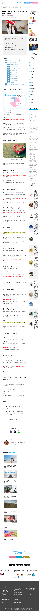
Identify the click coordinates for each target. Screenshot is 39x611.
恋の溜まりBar (32, 153)
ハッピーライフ (13, 6)
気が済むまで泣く (12, 82)
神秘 (32, 99)
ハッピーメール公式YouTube (30, 589)
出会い (31, 23)
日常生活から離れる (12, 78)
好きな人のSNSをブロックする (14, 68)
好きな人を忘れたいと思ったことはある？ (14, 60)
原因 (30, 145)
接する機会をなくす (12, 70)
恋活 (32, 85)
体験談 (31, 142)
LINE (30, 111)
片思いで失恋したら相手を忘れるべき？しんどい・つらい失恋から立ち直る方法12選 (10, 496)
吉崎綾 (35, 145)
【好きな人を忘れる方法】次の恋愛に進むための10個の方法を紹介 (11, 7)
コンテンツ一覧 (28, 594)
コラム (32, 65)
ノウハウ (4, 17)
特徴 (32, 94)
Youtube (31, 114)
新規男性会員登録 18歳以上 (6, 599)
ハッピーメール (32, 131)
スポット (31, 125)
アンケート (33, 62)
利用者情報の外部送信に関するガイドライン (19, 593)
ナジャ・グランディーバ (33, 128)
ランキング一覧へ (33, 58)
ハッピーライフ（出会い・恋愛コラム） (19, 604)
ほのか (36, 117)
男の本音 (31, 164)
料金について (4, 593)
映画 (34, 158)
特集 (32, 96)
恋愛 (32, 82)
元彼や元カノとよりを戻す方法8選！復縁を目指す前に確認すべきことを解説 (10, 540)
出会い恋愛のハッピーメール (5, 6)
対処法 (35, 150)
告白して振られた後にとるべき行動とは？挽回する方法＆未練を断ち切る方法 (10, 526)
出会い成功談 (16, 599)
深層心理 (12, 17)
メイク (36, 136)
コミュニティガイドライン (18, 594)
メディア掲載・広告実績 (17, 602)
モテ (30, 139)
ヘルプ (3, 602)
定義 (32, 79)
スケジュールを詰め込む (13, 80)
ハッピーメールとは (5, 590)
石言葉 (31, 167)
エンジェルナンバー (32, 120)
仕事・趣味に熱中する (13, 64)
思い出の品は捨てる (12, 72)
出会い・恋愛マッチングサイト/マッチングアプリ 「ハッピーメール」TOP (7, 588)
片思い (32, 91)
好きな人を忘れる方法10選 (11, 62)
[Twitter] (15, 431)
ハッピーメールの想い (5, 591)
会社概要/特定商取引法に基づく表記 (19, 590)
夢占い (31, 147)
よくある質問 (4, 594)
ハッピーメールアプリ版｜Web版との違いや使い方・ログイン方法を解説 (33, 53)
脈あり (31, 172)
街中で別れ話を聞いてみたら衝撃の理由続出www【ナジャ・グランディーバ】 (10, 481)
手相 (30, 156)
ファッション (32, 134)
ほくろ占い (31, 117)
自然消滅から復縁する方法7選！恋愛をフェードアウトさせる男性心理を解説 (10, 511)
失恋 (17, 6)
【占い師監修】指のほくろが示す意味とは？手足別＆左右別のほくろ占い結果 (33, 40)
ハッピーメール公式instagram (30, 588)
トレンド (33, 68)
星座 (30, 158)
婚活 (32, 77)
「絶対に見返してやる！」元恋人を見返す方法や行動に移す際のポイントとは (10, 466)
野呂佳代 (31, 180)
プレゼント (31, 136)
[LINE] (19, 431)
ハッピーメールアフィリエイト (31, 593)
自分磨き (35, 172)
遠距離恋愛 (31, 178)
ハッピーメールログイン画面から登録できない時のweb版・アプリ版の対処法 (33, 27)
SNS (34, 111)
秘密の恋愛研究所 (32, 169)
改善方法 (8, 17)
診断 (32, 102)
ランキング (35, 139)
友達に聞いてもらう (12, 74)
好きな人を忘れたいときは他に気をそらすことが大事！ (15, 84)
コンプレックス (32, 123)
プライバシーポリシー (17, 588)
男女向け (15, 17)
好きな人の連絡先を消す (13, 66)
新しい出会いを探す (12, 76)
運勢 (34, 175)
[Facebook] (11, 431)
